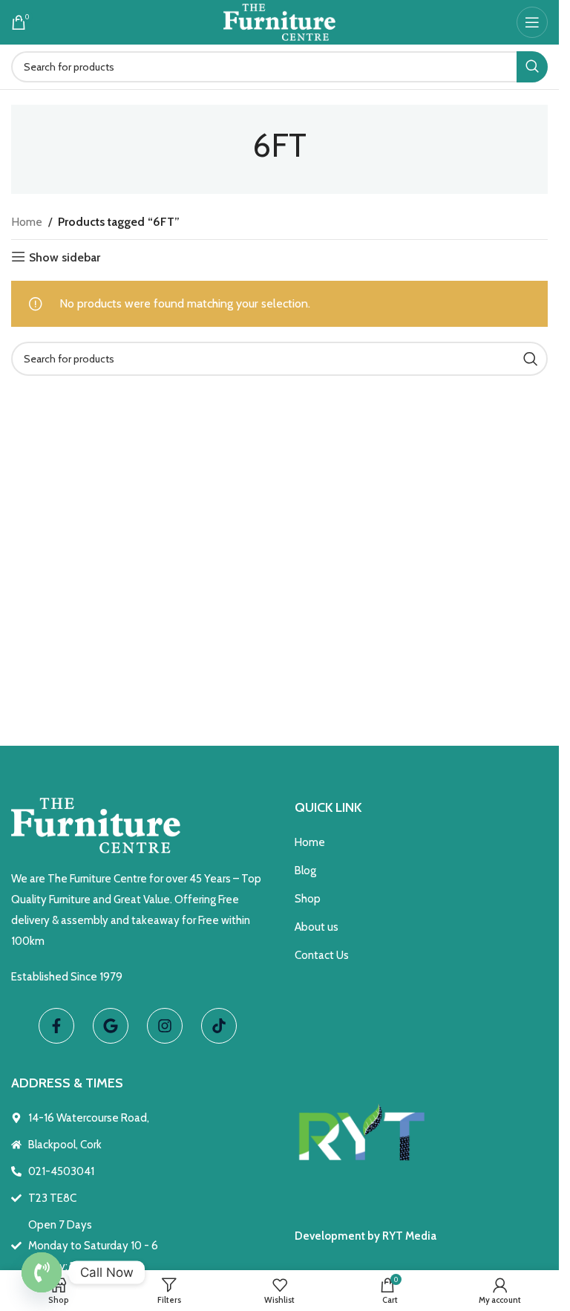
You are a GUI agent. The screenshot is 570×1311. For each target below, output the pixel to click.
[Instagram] (165, 1026)
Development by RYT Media (365, 1236)
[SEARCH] (532, 66)
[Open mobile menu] (532, 22)
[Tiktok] (219, 1026)
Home (26, 222)
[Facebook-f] (56, 1026)
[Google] (110, 1026)
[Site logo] (279, 21)
